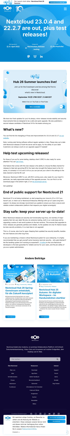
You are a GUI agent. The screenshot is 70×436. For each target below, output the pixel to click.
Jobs (12, 373)
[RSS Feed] (59, 414)
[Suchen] (57, 359)
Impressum (12, 383)
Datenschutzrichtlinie (29, 429)
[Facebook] (31, 414)
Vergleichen (34, 393)
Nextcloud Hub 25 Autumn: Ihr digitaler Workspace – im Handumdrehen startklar (52, 293)
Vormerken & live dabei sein (57, 2)
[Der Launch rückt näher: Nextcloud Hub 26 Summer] (7, 2)
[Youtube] (49, 414)
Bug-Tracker (56, 383)
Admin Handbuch (34, 376)
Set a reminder (35, 107)
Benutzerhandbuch (34, 380)
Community (23, 284)
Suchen (34, 397)
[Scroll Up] (66, 432)
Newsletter (34, 400)
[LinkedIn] (41, 56)
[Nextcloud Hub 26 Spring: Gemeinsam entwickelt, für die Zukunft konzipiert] (19, 274)
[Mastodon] (28, 56)
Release (41, 47)
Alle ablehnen (56, 421)
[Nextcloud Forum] (45, 414)
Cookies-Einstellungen (19, 414)
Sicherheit (34, 383)
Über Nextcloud (12, 365)
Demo (56, 376)
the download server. (39, 182)
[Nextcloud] (13, 8)
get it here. (20, 161)
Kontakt (56, 380)
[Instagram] (36, 414)
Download (34, 370)
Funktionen (12, 387)
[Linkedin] (40, 414)
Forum (56, 373)
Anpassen (15, 432)
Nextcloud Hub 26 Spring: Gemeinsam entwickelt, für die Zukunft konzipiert (19, 291)
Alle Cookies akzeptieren (56, 417)
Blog (18, 284)
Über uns (12, 370)
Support (56, 370)
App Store (34, 373)
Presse (13, 380)
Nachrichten (32, 47)
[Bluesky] (35, 56)
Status (34, 403)
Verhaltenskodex (12, 376)
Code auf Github (34, 390)
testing (36, 49)
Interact (56, 365)
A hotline (43, 242)
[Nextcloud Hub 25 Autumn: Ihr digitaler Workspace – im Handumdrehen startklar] (53, 274)
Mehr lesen (9, 316)
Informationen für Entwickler (34, 387)
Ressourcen (34, 365)
